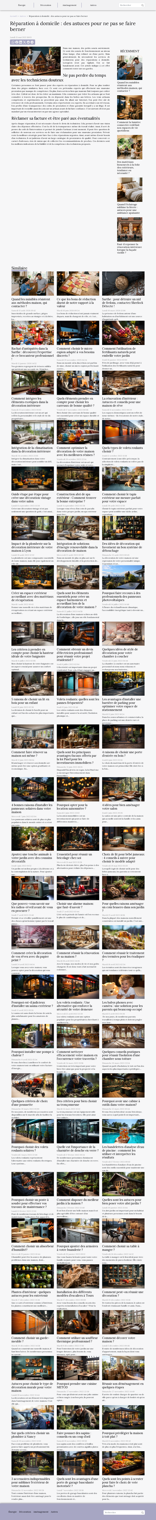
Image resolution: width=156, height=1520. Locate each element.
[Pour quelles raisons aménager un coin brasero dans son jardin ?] (123, 888)
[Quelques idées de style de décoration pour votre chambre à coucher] (123, 633)
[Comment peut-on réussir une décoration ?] (123, 1276)
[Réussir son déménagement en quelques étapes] (123, 1368)
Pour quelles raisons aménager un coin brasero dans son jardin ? (123, 907)
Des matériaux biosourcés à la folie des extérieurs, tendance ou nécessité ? (128, 167)
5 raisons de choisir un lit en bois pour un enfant (30, 701)
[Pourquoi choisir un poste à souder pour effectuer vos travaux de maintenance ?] (32, 1184)
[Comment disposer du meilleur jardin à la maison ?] (78, 1184)
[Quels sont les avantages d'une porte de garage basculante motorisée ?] (78, 1463)
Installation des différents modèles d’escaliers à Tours (75, 1293)
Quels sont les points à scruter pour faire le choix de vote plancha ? (122, 1482)
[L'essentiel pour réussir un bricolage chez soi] (78, 838)
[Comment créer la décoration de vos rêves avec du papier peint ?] (32, 937)
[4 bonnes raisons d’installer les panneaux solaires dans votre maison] (32, 789)
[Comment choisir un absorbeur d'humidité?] (32, 1230)
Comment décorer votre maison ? (118, 1339)
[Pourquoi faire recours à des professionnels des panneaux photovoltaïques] (123, 577)
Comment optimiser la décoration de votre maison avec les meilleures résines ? (76, 451)
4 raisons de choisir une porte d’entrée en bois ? (122, 754)
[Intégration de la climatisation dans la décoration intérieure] (32, 432)
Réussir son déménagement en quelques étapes (123, 1385)
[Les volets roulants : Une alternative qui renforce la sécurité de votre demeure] (78, 986)
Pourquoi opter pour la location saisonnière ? (72, 806)
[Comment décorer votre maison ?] (123, 1322)
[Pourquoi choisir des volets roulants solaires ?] (32, 1131)
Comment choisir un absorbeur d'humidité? (32, 1248)
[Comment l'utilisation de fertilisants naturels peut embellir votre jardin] (123, 332)
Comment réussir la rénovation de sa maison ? (78, 954)
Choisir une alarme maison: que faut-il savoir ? (75, 905)
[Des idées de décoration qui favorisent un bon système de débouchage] (123, 527)
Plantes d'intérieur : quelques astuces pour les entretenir (31, 1293)
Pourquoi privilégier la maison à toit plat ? (122, 1435)
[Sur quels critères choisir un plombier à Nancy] (32, 1417)
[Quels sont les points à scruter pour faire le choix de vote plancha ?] (123, 1463)
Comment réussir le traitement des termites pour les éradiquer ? (123, 956)
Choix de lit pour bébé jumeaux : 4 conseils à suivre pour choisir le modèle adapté (123, 857)
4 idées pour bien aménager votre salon (121, 806)
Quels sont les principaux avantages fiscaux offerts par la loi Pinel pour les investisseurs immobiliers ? (76, 757)
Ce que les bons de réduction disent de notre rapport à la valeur (76, 302)
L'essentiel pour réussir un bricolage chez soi (74, 856)
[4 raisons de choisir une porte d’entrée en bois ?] (123, 736)
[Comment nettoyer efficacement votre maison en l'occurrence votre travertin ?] (78, 1036)
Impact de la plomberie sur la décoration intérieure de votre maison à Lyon (32, 547)
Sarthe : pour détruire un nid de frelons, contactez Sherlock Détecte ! (122, 302)
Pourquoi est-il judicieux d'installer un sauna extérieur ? (32, 1004)
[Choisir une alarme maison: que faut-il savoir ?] (78, 888)
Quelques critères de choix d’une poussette (29, 1103)
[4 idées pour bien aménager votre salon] (123, 789)
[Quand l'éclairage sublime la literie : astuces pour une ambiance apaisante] (129, 189)
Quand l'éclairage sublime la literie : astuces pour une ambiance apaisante (128, 208)
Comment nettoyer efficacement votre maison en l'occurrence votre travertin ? (77, 1055)
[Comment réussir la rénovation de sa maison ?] (78, 937)
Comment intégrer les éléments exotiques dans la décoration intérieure (29, 402)
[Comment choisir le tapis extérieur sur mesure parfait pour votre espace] (123, 478)
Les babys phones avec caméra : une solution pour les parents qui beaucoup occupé (122, 1006)
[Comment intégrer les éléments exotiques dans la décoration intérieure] (32, 382)
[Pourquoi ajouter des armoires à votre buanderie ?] (78, 1230)
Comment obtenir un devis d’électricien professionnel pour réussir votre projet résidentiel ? (75, 654)
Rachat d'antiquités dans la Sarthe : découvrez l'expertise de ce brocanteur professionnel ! (32, 354)
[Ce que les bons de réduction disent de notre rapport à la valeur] (78, 283)
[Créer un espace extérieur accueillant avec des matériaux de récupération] (32, 577)
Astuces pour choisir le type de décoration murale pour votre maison (32, 1387)
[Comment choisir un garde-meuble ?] (32, 1322)
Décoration (45, 5)
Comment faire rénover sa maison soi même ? (29, 754)
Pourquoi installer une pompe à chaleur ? (32, 1053)
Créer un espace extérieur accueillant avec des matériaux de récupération (32, 596)
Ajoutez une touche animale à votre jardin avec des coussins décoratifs (31, 857)
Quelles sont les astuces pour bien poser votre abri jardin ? (121, 1201)
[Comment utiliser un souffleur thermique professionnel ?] (78, 1322)
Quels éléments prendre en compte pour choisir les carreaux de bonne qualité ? (75, 402)
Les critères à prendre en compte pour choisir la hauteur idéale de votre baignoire (32, 653)
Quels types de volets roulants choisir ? (122, 449)
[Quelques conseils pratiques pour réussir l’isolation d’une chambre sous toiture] (123, 1036)
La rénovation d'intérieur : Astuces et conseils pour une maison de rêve (121, 402)
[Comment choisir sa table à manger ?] (123, 1230)
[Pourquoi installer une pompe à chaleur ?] (32, 1036)
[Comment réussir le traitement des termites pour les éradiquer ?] (123, 937)
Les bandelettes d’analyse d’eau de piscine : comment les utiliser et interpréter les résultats (123, 1152)
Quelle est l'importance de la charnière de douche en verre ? (78, 1148)
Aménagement (69, 5)
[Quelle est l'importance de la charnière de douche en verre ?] (78, 1131)
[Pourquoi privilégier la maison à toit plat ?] (123, 1417)
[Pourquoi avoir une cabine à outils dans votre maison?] (123, 1085)
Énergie (21, 5)
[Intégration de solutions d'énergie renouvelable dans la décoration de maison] (78, 527)
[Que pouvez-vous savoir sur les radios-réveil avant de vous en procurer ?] (32, 888)
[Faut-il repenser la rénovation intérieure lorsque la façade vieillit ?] (129, 229)
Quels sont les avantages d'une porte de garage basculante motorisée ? (77, 1482)
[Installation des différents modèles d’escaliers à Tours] (78, 1276)
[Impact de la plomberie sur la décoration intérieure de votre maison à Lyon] (32, 527)
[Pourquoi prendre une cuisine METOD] (78, 1368)
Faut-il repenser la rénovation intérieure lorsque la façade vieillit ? (129, 248)
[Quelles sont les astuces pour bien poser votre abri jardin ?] (123, 1184)
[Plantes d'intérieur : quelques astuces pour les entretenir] (32, 1276)
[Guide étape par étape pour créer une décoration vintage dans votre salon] (32, 478)
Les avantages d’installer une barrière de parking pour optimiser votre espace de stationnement (121, 704)
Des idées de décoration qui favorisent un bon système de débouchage (122, 547)
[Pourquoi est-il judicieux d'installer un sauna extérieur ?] (32, 986)
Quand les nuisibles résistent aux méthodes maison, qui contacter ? (129, 86)
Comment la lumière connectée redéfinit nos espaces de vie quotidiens (129, 126)
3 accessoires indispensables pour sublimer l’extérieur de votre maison (30, 1482)
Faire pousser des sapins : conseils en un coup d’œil (74, 1435)
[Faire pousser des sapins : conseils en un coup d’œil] (78, 1417)
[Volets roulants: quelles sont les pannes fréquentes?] (78, 683)
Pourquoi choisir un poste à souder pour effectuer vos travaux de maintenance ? (30, 1203)
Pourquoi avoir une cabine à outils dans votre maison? (121, 1103)
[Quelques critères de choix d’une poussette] (32, 1085)
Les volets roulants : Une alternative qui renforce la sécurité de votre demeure (75, 1006)
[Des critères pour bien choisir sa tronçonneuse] (78, 1085)
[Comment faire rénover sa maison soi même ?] (32, 736)
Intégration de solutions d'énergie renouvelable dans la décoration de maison (77, 547)
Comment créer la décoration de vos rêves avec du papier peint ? (31, 956)
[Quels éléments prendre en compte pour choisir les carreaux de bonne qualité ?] (78, 382)
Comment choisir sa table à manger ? (120, 1248)
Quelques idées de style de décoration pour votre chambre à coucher (120, 652)
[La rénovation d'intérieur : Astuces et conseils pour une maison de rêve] (123, 382)
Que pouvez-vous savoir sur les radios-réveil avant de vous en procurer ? (32, 907)
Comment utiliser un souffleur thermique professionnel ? (77, 1339)
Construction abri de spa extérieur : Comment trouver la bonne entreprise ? (76, 497)
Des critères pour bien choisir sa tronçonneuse (77, 1103)
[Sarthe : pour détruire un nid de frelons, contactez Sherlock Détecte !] (123, 283)
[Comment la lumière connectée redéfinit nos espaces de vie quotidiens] (129, 107)
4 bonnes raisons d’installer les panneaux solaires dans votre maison (31, 808)
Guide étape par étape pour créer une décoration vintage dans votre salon (31, 497)
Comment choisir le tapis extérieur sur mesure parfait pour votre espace (121, 497)
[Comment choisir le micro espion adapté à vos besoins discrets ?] (78, 332)
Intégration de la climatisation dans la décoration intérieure (32, 449)
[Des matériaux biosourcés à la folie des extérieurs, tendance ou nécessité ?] (129, 147)
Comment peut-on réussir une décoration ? (122, 1293)
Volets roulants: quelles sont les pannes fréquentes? (78, 701)
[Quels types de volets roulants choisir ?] (123, 432)
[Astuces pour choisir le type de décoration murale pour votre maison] (32, 1368)
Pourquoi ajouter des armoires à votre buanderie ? (77, 1248)
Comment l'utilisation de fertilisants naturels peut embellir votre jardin (119, 352)
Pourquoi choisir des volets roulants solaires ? (29, 1148)
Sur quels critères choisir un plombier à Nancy (30, 1435)
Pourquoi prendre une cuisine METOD (77, 1385)
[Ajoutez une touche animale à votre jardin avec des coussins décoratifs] (32, 838)
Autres (93, 5)
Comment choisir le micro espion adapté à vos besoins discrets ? (75, 352)
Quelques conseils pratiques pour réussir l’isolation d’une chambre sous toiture (121, 1055)
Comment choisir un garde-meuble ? (30, 1339)
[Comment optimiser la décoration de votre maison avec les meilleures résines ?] (78, 432)
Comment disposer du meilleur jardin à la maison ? (78, 1201)
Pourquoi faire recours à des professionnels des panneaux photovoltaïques (121, 596)
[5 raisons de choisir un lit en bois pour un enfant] (32, 683)
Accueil (13, 16)
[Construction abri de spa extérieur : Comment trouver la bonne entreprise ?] (78, 478)
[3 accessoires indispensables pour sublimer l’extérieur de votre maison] (32, 1463)
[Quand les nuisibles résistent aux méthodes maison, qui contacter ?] (129, 67)
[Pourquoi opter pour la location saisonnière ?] (78, 789)
